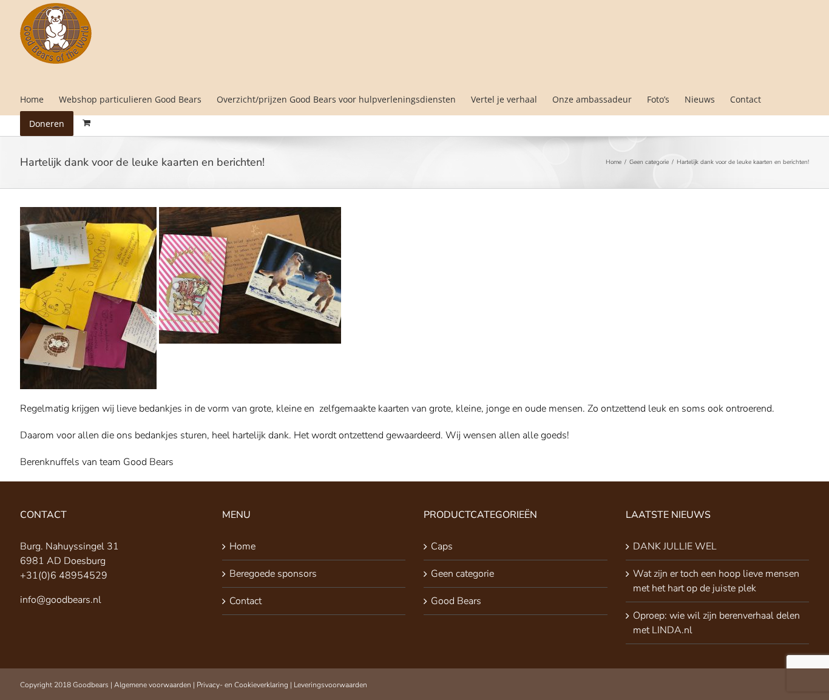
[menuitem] (39, 99)
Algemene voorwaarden (152, 685)
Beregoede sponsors (273, 573)
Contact (245, 601)
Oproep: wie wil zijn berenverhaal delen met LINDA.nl (716, 623)
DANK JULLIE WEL (675, 546)
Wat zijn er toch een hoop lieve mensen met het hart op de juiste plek (716, 581)
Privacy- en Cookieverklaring (242, 685)
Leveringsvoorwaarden (330, 685)
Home (242, 546)
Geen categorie (462, 573)
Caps (442, 546)
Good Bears (456, 601)
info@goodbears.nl (60, 600)
